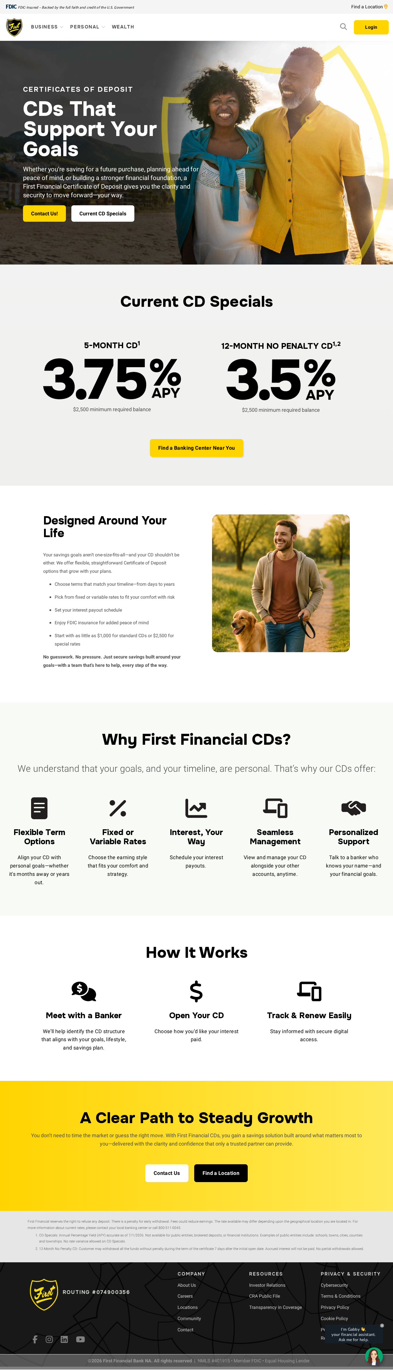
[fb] (35, 1339)
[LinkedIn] (64, 1339)
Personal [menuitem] (85, 27)
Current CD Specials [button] (102, 213)
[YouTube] (80, 1339)
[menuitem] (187, 1285)
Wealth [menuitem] (123, 27)
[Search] (343, 28)
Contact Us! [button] (44, 213)
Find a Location (367, 6)
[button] (196, 448)
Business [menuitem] (45, 27)
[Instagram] (49, 1339)
